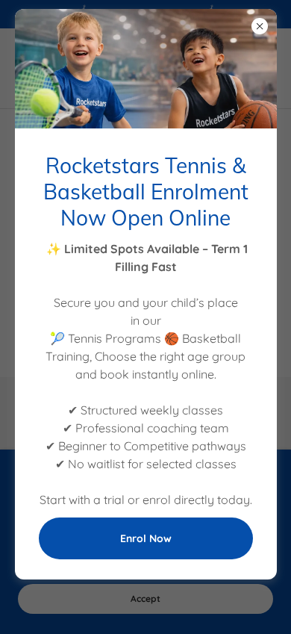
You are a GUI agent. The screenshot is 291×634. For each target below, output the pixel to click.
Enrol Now (146, 538)
